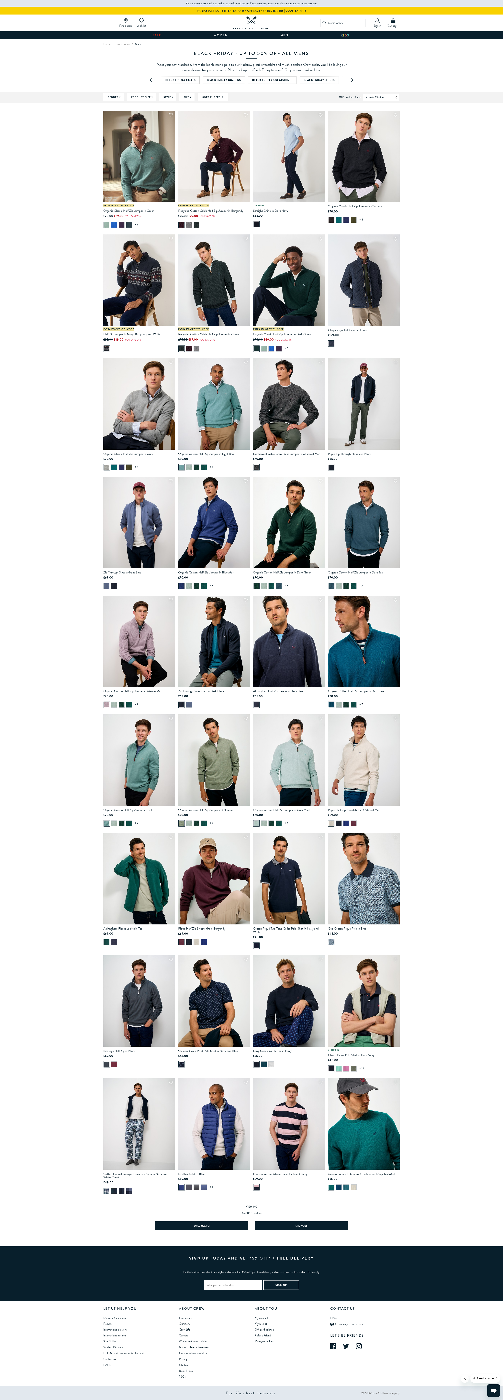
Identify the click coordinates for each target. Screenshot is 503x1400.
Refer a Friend (263, 1335)
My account (261, 1318)
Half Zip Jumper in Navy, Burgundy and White (131, 334)
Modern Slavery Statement (194, 1347)
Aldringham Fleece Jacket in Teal (123, 928)
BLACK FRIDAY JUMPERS (224, 80)
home (106, 44)
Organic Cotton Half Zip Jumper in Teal (127, 810)
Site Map (184, 1365)
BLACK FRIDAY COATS (180, 80)
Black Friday (186, 1371)
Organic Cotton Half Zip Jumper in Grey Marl (281, 810)
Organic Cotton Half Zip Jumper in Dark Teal (355, 572)
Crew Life (184, 1329)
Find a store (185, 1318)
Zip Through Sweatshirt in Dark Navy (201, 691)
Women (221, 35)
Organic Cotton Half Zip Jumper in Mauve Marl (132, 691)
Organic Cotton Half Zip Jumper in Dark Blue (356, 691)
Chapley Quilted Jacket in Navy (347, 330)
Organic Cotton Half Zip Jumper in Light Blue (206, 454)
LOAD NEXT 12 (201, 1226)
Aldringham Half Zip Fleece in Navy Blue (278, 691)
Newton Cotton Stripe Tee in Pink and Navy (280, 1174)
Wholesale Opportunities (193, 1341)
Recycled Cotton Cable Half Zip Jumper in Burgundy (210, 210)
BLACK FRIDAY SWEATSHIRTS (272, 80)
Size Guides (109, 1341)
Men (284, 35)
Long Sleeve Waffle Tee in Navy (272, 1051)
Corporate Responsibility (193, 1353)
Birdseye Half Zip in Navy (119, 1051)
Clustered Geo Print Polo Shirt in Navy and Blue (208, 1051)
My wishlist (261, 1324)
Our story (184, 1324)
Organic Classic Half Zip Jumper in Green (128, 210)
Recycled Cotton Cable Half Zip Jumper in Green (208, 334)
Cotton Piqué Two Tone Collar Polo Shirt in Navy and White (286, 930)
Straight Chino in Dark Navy (270, 210)
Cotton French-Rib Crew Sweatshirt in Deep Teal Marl (361, 1174)
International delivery (115, 1329)
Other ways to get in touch (350, 1324)
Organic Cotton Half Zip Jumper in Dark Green (282, 572)
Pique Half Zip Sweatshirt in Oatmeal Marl (354, 810)
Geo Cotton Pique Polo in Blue (347, 928)
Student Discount (113, 1347)
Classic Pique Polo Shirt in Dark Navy (351, 1055)
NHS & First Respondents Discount (123, 1353)
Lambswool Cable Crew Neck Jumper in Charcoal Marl (286, 454)
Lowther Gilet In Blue (191, 1174)
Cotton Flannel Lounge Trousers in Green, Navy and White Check (135, 1175)
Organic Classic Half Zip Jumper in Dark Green (282, 334)
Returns (107, 1324)
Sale (157, 35)
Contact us (109, 1359)
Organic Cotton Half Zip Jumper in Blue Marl (206, 572)
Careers (183, 1335)
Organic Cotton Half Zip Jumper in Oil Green (206, 810)
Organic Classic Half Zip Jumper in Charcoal (355, 206)
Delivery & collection (115, 1318)
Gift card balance (264, 1329)
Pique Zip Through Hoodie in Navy (349, 454)
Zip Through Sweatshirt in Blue (122, 572)
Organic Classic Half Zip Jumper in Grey (128, 454)
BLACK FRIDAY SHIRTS (319, 80)
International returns (114, 1335)
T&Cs (182, 1376)
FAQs (106, 1365)
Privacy (183, 1359)
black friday (123, 44)
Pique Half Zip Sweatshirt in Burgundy (201, 928)
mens (138, 44)
